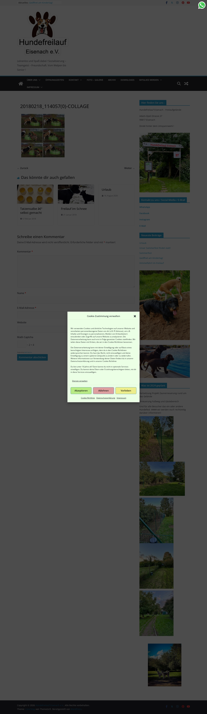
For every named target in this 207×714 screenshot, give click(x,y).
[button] (134, 316)
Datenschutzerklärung (80, 361)
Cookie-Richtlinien (115, 342)
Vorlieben (126, 390)
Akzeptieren (81, 390)
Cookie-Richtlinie (110, 361)
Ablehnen (103, 390)
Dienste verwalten (79, 381)
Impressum (121, 398)
